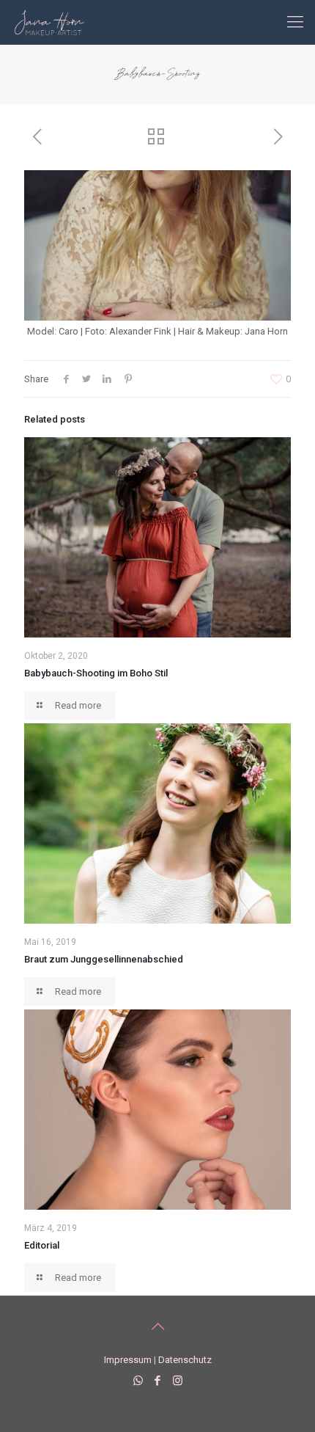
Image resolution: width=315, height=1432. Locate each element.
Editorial (41, 1245)
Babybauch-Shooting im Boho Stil (96, 673)
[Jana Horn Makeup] (49, 22)
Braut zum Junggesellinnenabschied (103, 959)
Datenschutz (185, 1359)
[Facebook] (158, 1380)
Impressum (128, 1359)
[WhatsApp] (138, 1380)
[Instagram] (177, 1380)
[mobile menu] (295, 22)
